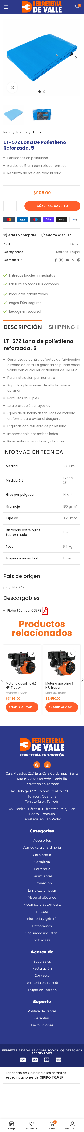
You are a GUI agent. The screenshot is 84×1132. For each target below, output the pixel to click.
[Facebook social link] (55, 260)
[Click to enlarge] (12, 87)
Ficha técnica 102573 (24, 610)
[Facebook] (36, 764)
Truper (37, 132)
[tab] (23, 326)
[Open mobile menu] (5, 7)
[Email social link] (67, 260)
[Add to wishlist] (32, 653)
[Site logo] (42, 6)
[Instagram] (47, 764)
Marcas (21, 132)
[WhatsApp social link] (73, 260)
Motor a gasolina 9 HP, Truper (60, 686)
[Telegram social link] (79, 260)
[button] (22, 707)
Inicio (7, 132)
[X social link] (61, 260)
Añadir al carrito (52, 206)
